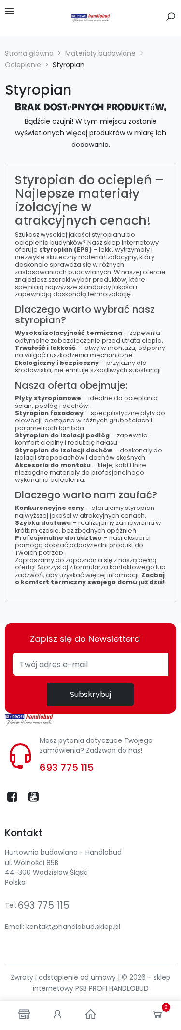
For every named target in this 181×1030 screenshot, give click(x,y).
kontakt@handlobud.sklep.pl (73, 926)
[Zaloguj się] (57, 1015)
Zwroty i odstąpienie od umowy (64, 977)
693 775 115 (67, 767)
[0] (157, 1016)
